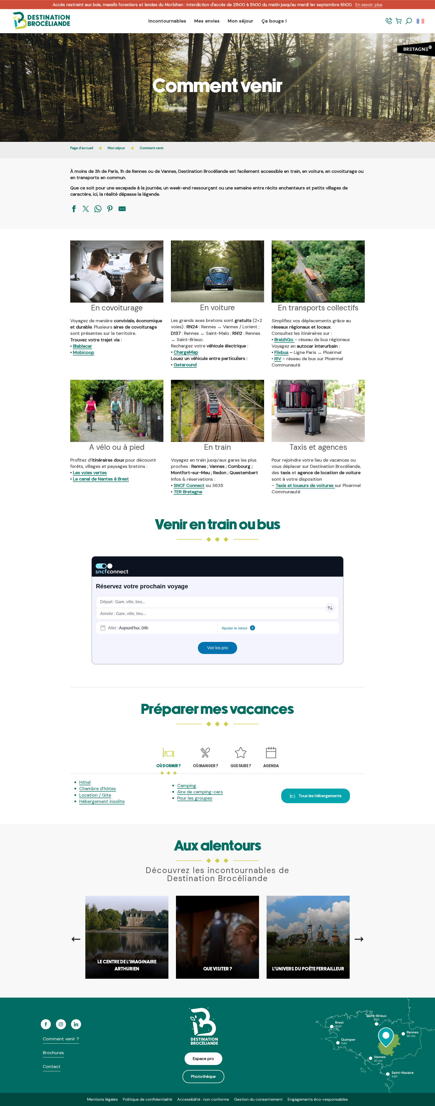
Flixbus (281, 352)
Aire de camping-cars (200, 792)
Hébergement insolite (102, 801)
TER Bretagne (188, 492)
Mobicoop (83, 352)
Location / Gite (95, 795)
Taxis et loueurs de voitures (305, 485)
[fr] (420, 21)
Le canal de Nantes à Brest (101, 479)
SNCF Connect (189, 485)
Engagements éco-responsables (318, 1099)
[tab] (168, 757)
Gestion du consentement (258, 1099)
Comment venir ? (61, 1039)
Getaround (185, 365)
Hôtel (85, 782)
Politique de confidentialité (147, 1099)
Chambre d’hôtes (97, 789)
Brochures (53, 1053)
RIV (277, 359)
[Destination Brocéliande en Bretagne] (37, 21)
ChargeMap (186, 352)
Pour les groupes (194, 798)
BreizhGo (284, 340)
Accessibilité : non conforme (203, 1099)
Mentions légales (102, 1099)
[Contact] (388, 23)
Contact (51, 1066)
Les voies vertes (90, 473)
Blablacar (82, 346)
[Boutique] (398, 23)
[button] (409, 21)
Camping (186, 786)
